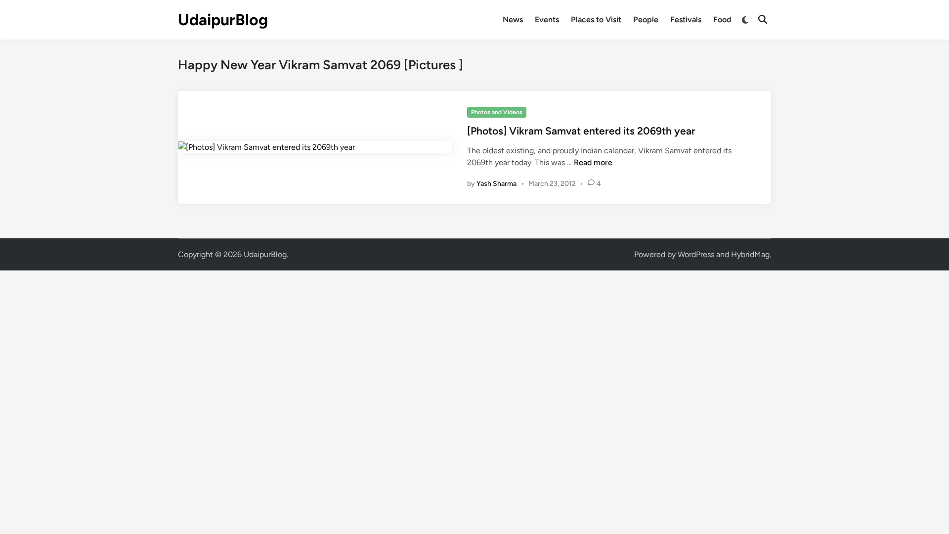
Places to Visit (596, 19)
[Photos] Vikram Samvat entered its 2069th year (581, 131)
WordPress (696, 254)
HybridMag (750, 254)
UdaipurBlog (223, 19)
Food (722, 19)
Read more (593, 162)
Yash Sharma (496, 183)
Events (547, 19)
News (513, 19)
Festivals (685, 19)
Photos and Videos (496, 112)
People (645, 19)
